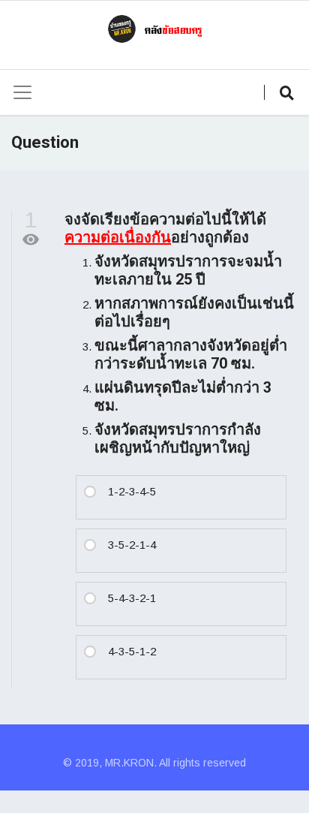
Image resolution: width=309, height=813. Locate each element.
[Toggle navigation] (22, 92)
